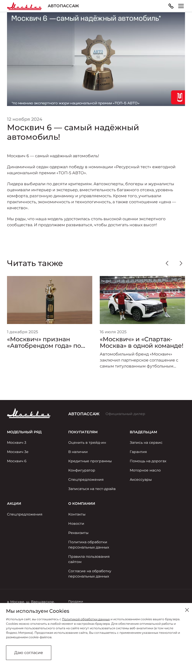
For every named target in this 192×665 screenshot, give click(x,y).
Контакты (77, 514)
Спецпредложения (86, 479)
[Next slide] (181, 263)
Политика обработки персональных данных (88, 545)
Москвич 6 (16, 461)
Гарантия (138, 452)
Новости (76, 523)
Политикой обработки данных (86, 619)
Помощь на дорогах (148, 461)
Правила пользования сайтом (89, 559)
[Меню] (181, 6)
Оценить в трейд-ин (87, 442)
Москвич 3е (17, 452)
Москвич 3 (16, 442)
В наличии (78, 452)
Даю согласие (28, 652)
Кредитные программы (90, 461)
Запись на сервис (146, 442)
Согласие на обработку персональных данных (89, 573)
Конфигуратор (81, 470)
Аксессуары (141, 479)
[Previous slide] (167, 263)
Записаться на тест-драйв (92, 488)
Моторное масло (145, 470)
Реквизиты (78, 532)
